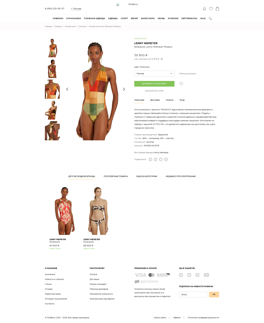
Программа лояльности (101, 294)
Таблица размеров (187, 74)
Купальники (73, 18)
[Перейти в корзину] (217, 8)
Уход (182, 100)
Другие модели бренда (81, 176)
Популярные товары (116, 176)
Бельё (134, 18)
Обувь (161, 18)
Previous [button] (67, 89)
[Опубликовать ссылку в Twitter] (161, 159)
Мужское (173, 18)
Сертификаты (189, 18)
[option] (95, 89)
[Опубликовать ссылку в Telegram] (150, 159)
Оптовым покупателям (56, 299)
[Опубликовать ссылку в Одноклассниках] (166, 159)
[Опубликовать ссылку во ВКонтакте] (156, 159)
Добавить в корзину (154, 84)
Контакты (49, 304)
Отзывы (49, 289)
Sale (202, 18)
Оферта (177, 317)
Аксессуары (148, 18)
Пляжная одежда (94, 18)
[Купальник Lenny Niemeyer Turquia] (64, 210)
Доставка (155, 100)
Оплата (169, 100)
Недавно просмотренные (181, 176)
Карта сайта (160, 317)
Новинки (58, 18)
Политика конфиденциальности (203, 317)
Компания (50, 274)
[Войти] (204, 8)
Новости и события (54, 279)
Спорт (124, 18)
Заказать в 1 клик (154, 91)
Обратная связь (53, 294)
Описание (139, 100)
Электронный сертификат (102, 299)
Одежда (113, 18)
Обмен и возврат (98, 284)
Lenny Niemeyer (146, 43)
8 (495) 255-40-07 (54, 8)
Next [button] (124, 89)
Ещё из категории (146, 176)
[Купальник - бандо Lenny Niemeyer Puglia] (98, 210)
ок (214, 294)
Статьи (48, 284)
